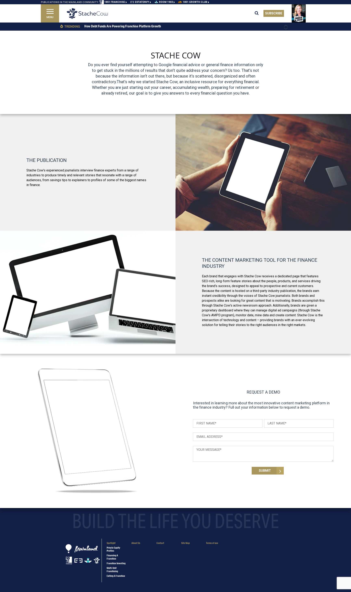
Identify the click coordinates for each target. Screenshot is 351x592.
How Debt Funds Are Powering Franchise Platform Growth (122, 26)
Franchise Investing (116, 563)
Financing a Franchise (112, 557)
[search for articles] (259, 13)
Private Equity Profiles (113, 549)
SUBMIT (265, 471)
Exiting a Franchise (116, 576)
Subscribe (273, 13)
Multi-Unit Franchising (112, 569)
